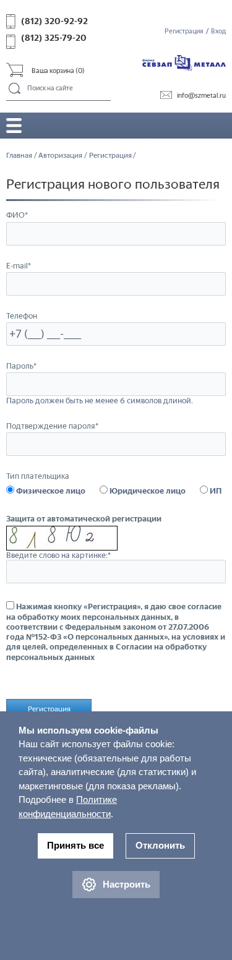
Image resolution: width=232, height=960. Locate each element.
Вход (218, 31)
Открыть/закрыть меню (14, 125)
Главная (19, 155)
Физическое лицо (49, 490)
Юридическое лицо (147, 490)
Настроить (126, 884)
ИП (214, 490)
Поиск (15, 89)
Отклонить (160, 845)
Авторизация (60, 155)
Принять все (75, 845)
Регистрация (184, 31)
